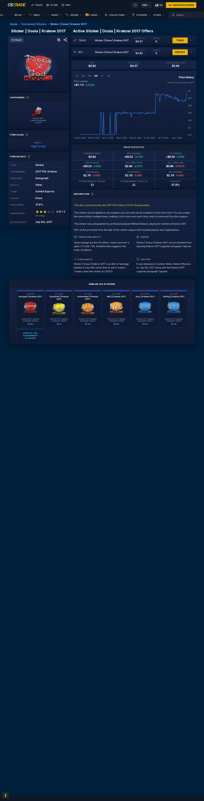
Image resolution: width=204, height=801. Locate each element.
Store (54, 5)
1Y (102, 76)
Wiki (68, 5)
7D (76, 76)
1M (83, 76)
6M (96, 76)
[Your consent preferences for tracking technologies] (6, 795)
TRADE (180, 40)
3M (89, 76)
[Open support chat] (135, 5)
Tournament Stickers (33, 24)
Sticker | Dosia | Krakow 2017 (68, 24)
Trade (39, 5)
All (108, 76)
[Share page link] (65, 40)
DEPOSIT (180, 52)
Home (13, 24)
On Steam (16, 40)
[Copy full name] (59, 40)
